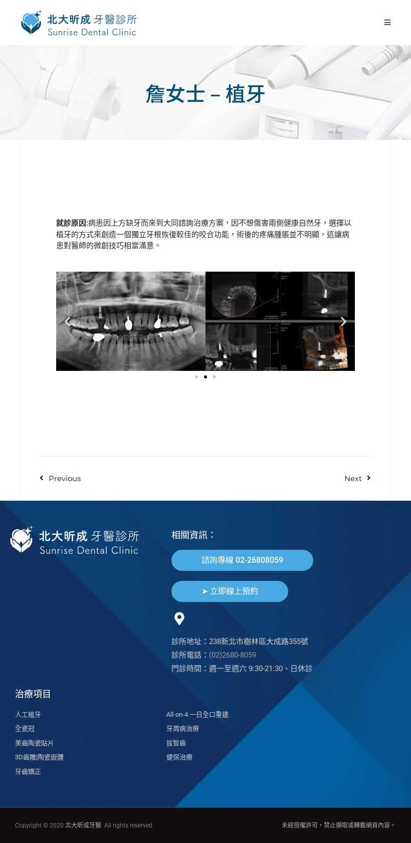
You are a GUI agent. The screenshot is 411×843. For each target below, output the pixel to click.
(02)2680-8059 (232, 655)
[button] (67, 321)
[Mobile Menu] (387, 22)
